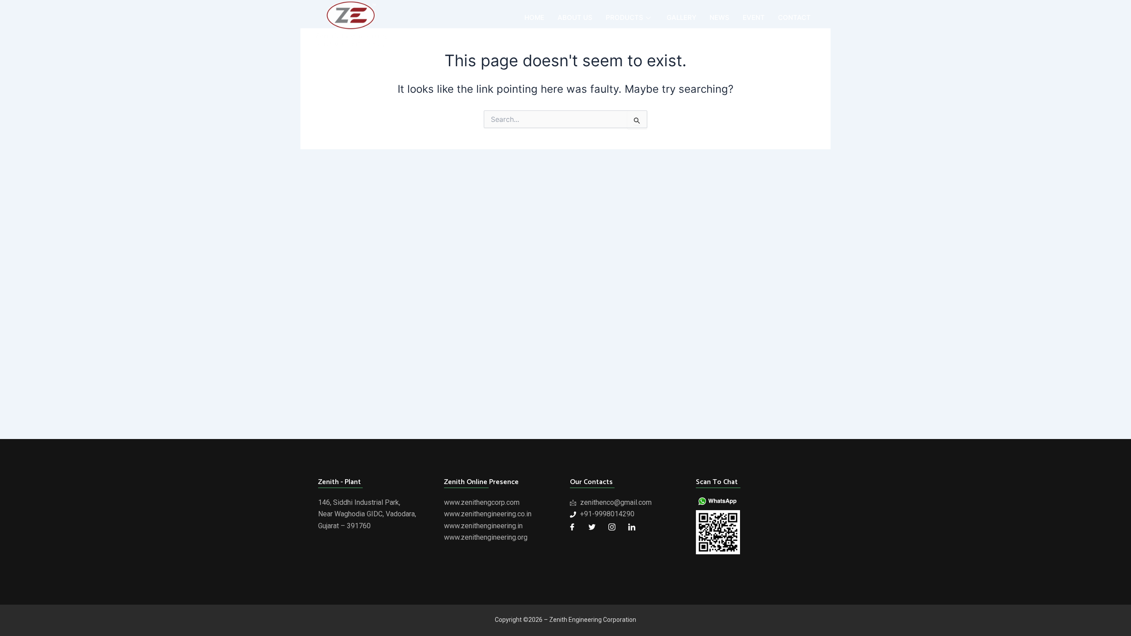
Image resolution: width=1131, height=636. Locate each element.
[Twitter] (592, 527)
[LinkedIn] (631, 527)
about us (575, 17)
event (754, 17)
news (719, 17)
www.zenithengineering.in (483, 526)
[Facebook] (572, 527)
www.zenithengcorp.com (482, 502)
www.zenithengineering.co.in (487, 514)
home (534, 17)
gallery (681, 17)
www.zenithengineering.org (486, 537)
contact (794, 17)
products (624, 17)
